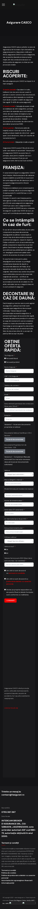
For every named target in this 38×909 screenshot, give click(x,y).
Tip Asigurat (8, 355)
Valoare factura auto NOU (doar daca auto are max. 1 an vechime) (18, 559)
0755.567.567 (8, 812)
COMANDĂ (10, 600)
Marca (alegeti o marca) (13, 480)
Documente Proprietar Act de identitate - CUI (15, 446)
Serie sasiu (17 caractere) (13, 510)
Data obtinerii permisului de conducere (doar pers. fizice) (18, 405)
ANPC (7, 903)
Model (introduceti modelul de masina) (18, 489)
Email (6, 395)
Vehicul (7, 470)
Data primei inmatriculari (13, 528)
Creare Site (12, 900)
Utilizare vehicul (10, 537)
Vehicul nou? (9, 546)
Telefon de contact (11, 385)
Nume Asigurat (9, 367)
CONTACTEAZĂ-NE (11, 708)
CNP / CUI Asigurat (11, 376)
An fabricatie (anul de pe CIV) (15, 519)
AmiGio (29, 900)
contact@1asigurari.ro (12, 794)
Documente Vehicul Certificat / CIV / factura (18, 434)
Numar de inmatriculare (13, 501)
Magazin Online (21, 900)
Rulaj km (7, 415)
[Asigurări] (19, 5)
